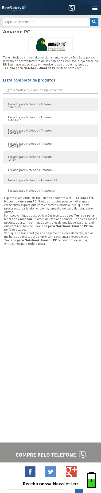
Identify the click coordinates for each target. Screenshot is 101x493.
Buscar (94, 90)
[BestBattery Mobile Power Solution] (15, 7)
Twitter (50, 471)
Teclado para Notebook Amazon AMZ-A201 (30, 132)
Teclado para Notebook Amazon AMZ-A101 (30, 145)
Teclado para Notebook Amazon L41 (32, 190)
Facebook (29, 471)
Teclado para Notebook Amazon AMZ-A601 (30, 106)
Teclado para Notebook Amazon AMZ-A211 (30, 119)
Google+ (71, 471)
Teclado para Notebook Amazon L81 (32, 170)
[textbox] (51, 22)
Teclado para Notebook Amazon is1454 (30, 158)
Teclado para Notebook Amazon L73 (32, 180)
